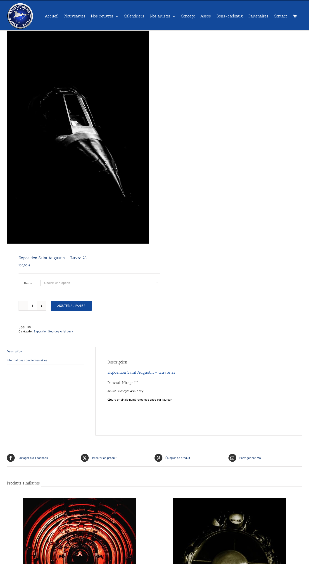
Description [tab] (14, 351)
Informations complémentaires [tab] (27, 360)
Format (28, 283)
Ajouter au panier (71, 306)
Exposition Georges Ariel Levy (53, 331)
